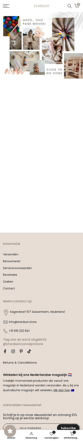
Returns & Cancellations (20, 363)
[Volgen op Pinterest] (21, 351)
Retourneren (12, 261)
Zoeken (8, 282)
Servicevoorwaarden (17, 268)
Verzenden (10, 254)
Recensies (10, 275)
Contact (9, 288)
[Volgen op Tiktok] (29, 351)
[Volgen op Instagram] (13, 351)
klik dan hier (62, 390)
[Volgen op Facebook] (5, 351)
